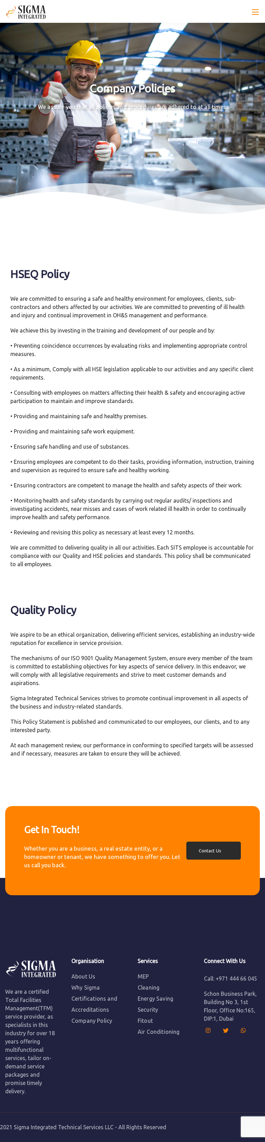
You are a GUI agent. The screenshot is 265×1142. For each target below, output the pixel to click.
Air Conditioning (159, 1032)
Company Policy (91, 1021)
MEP (143, 976)
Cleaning (148, 987)
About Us (83, 976)
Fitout (145, 1021)
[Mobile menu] (255, 12)
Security (148, 1010)
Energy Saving (155, 998)
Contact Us (210, 850)
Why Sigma (85, 987)
